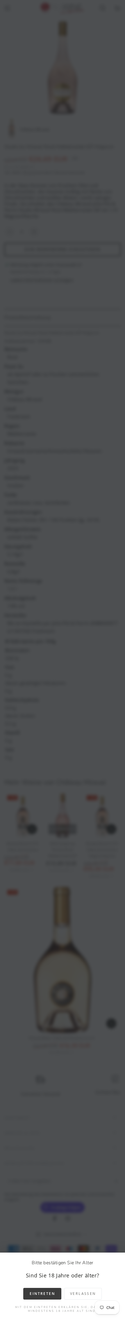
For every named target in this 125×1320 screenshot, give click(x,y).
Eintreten (42, 1293)
